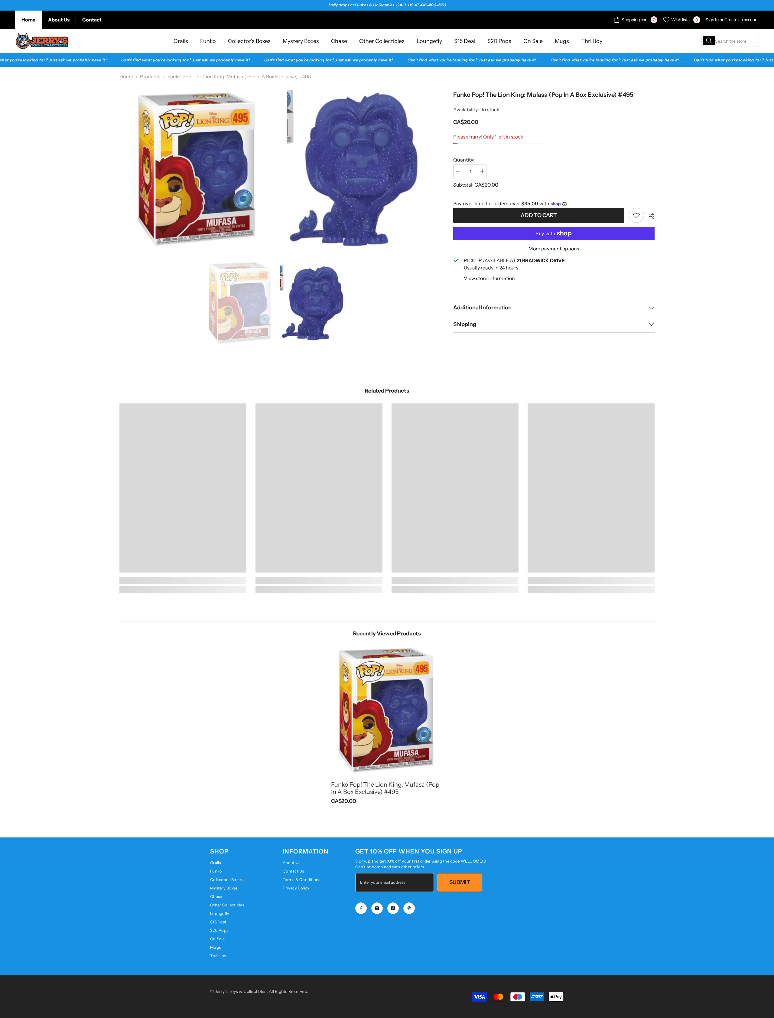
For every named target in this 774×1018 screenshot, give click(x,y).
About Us (59, 20)
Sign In (712, 19)
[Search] (730, 41)
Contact (92, 20)
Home (28, 20)
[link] (636, 215)
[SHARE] (649, 215)
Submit (459, 882)
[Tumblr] (409, 908)
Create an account (741, 19)
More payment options (553, 249)
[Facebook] (361, 908)
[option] (240, 303)
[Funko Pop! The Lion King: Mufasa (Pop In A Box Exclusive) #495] (387, 709)
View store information (489, 278)
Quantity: (463, 160)
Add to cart (537, 215)
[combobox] (730, 41)
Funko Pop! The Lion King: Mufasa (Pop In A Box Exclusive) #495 (385, 788)
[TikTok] (393, 908)
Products (150, 76)
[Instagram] (377, 908)
